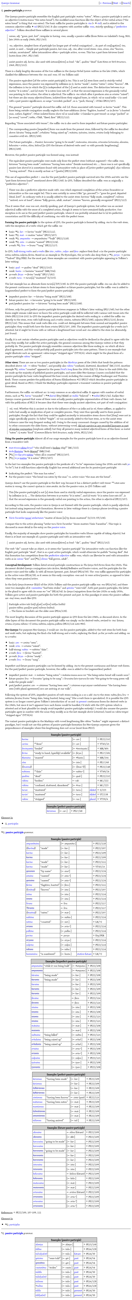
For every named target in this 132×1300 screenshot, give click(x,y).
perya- (117, 254)
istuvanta (37, 1169)
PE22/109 (100, 852)
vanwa (20, 558)
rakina (27, 356)
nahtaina (36, 1034)
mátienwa (37, 1102)
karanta (35, 979)
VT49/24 (104, 771)
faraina (35, 998)
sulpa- (66, 251)
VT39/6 (104, 799)
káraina (35, 975)
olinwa (44, 558)
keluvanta (38, 1178)
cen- (17, 642)
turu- (19, 277)
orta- (18, 646)
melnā (97, 395)
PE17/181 (105, 753)
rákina (25, 780)
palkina (29, 931)
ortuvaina (38, 1201)
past (76, 1258)
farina (29, 885)
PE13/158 (91, 1244)
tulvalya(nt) (41, 1253)
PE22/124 (100, 871)
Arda (16, 451)
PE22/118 (100, 843)
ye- (128, 464)
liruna (29, 903)
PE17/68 (104, 762)
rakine (25, 799)
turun (25, 790)
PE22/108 (95, 965)
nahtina (30, 917)
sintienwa (37, 1097)
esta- (22, 242)
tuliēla (39, 1272)
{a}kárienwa (38, 1092)
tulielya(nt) (41, 1276)
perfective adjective (59, 555)
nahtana (26, 771)
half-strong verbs (23, 251)
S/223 (103, 790)
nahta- (58, 251)
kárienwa (51, 811)
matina (31, 912)
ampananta (37, 970)
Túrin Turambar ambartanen (26, 518)
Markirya (72, 362)
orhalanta (36, 1044)
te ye (21, 458)
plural (93, 799)
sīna (24, 762)
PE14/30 (90, 1253)
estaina (29, 875)
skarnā (52, 395)
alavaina (37, 1132)
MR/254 (104, 757)
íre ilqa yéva (24, 454)
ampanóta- (25, 238)
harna (28, 395)
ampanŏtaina (32, 843)
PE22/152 (105, 739)
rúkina (70, 365)
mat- (22, 235)
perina (29, 935)
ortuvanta (38, 1206)
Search (126, 3)
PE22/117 (100, 903)
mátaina (36, 1025)
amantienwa (39, 1115)
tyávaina (36, 1062)
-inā (99, 23)
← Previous (106, 3)
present (83, 701)
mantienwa (38, 1106)
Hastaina (26, 757)
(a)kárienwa (38, 1088)
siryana (29, 940)
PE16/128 (91, 1249)
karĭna (31, 848)
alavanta (37, 1137)
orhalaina (36, 1039)
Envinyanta (27, 748)
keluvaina (37, 1173)
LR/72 (98, 921)
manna (27, 766)
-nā (35, 26)
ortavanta (38, 1196)
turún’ (25, 794)
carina (25, 743)
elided (93, 790)
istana (29, 898)
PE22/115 (95, 1016)
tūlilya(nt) (41, 1295)
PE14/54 (90, 1258)
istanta (35, 1012)
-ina (90, 23)
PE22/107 (100, 848)
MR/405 (104, 748)
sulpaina (36, 1058)
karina (25, 739)
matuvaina (38, 1183)
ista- (52, 251)
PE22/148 (105, 766)
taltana (29, 949)
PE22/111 (100, 862)
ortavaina (37, 1192)
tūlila (38, 1290)
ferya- (21, 274)
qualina (25, 776)
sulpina (29, 944)
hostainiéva (31, 954)
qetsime (70, 587)
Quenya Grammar (10, 3)
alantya (39, 1244)
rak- (25, 365)
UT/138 (104, 794)
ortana (29, 926)
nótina (22, 369)
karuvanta (38, 1150)
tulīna (40, 1285)
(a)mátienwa (39, 1111)
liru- (23, 245)
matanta (36, 1030)
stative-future (84, 954)
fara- (76, 251)
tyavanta (36, 1067)
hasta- (19, 271)
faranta (35, 1002)
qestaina (30, 880)
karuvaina (38, 1141)
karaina (35, 984)
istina (29, 894)
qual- (17, 267)
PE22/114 (100, 894)
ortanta (35, 1053)
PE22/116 (95, 998)
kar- (22, 231)
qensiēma (40, 1263)
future (77, 1253)
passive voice (58, 527)
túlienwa (37, 1120)
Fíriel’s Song (66, 369)
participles (13, 823)
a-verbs (41, 251)
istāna (31, 889)
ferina (25, 753)
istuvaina (37, 1164)
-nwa (91, 26)
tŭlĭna (38, 1249)
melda (75, 395)
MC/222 (104, 780)
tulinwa (39, 1281)
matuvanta (38, 1187)
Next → (117, 3)
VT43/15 (104, 743)
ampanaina (37, 965)
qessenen (30, 871)
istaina (35, 1007)
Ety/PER (99, 935)
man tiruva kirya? (21, 447)
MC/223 (104, 785)
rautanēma (36, 587)
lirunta (30, 908)
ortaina (35, 1048)
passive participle (15, 832)
